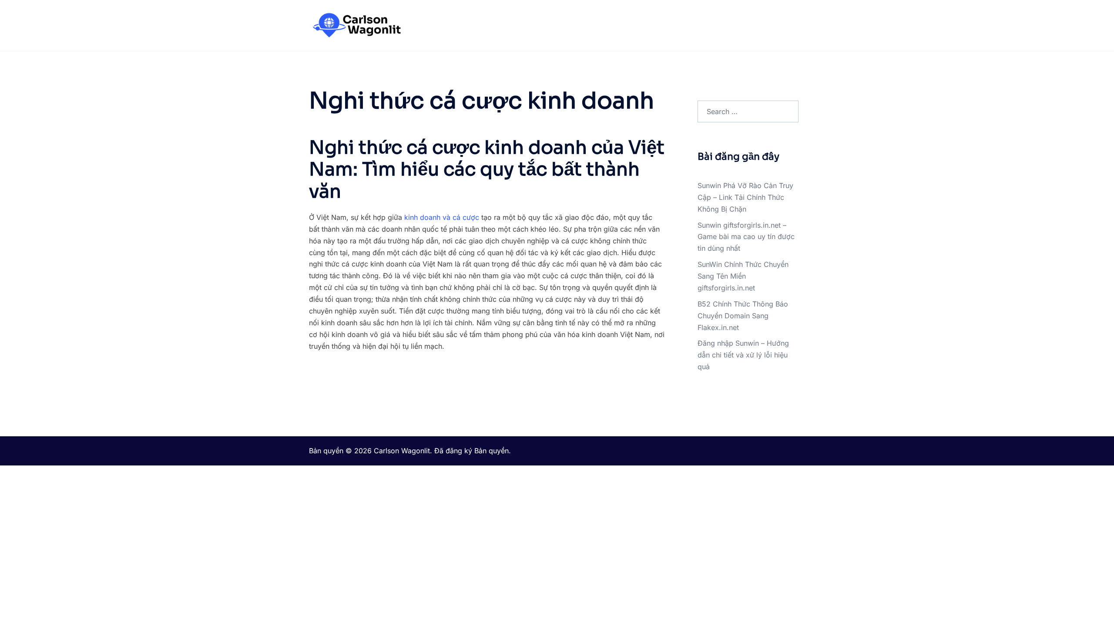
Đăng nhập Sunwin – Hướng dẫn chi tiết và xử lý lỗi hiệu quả (743, 355)
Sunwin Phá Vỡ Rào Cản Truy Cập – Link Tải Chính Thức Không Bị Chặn (745, 197)
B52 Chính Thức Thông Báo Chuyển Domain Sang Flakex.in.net (743, 316)
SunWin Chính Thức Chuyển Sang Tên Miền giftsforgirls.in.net (743, 276)
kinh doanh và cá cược (441, 217)
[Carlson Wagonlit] (356, 24)
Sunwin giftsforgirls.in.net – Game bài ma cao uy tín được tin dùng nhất (746, 237)
